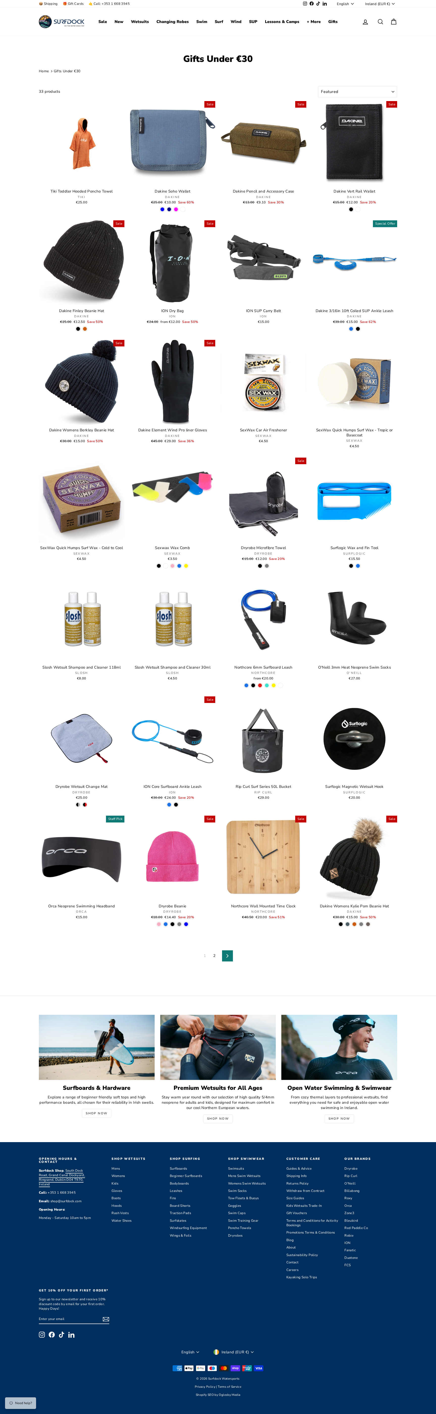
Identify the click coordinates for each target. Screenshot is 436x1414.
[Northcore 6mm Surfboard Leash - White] (280, 685)
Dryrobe (351, 1168)
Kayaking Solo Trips (301, 1277)
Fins (173, 1198)
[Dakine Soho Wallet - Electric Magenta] (176, 209)
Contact (292, 1262)
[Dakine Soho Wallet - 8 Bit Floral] (182, 209)
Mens (116, 1168)
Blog (290, 1240)
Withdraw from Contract (305, 1191)
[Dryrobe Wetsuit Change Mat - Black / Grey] (78, 804)
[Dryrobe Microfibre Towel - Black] (260, 565)
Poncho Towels (239, 1228)
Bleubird (351, 1220)
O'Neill (350, 1183)
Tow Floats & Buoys (243, 1198)
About (291, 1247)
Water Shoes (121, 1220)
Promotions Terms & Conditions (310, 1232)
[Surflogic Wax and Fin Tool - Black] (351, 565)
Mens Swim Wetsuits (244, 1176)
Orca (348, 1206)
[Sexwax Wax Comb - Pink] (172, 565)
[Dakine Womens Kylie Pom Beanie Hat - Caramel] (354, 924)
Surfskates (178, 1220)
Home (44, 71)
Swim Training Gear (243, 1220)
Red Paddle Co (356, 1228)
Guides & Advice (299, 1168)
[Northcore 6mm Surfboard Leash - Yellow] (273, 685)
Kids (115, 1183)
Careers (292, 1270)
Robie (348, 1235)
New (119, 22)
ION (347, 1243)
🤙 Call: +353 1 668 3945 (109, 4)
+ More (314, 22)
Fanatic (350, 1250)
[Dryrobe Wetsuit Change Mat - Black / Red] (85, 804)
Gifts (333, 22)
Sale (102, 22)
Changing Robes (172, 22)
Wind (236, 22)
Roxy (348, 1198)
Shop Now (96, 1113)
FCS (347, 1265)
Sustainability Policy (302, 1255)
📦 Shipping (48, 4)
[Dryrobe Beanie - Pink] (158, 924)
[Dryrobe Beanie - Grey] (179, 924)
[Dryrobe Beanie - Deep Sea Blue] (186, 924)
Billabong (352, 1191)
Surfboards (178, 1168)
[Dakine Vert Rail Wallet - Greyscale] (358, 209)
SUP (253, 22)
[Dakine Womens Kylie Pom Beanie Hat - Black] (340, 924)
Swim (201, 22)
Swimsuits (236, 1168)
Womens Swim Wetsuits (247, 1183)
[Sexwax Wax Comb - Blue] (179, 565)
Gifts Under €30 (67, 71)
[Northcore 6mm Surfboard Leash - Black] (253, 685)
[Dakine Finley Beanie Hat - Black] (78, 328)
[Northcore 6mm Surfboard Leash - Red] (260, 685)
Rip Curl (350, 1176)
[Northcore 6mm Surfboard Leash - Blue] (246, 685)
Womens (118, 1176)
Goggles (234, 1206)
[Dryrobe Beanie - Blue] (165, 924)
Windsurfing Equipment (188, 1228)
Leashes (176, 1191)
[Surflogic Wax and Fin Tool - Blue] (358, 565)
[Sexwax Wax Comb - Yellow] (186, 565)
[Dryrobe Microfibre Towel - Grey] (266, 565)
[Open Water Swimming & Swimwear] (339, 1047)
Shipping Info (296, 1176)
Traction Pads (180, 1213)
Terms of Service (229, 1387)
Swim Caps (237, 1213)
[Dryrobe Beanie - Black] (172, 924)
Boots (116, 1198)
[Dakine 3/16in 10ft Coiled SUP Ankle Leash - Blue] (351, 328)
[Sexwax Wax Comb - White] (165, 565)
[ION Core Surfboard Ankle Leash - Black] (176, 804)
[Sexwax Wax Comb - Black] (158, 565)
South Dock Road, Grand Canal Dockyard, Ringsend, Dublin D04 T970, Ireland (62, 1177)
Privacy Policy (205, 1387)
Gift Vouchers (296, 1213)
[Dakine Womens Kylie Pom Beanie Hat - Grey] (361, 924)
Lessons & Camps (282, 22)
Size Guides (295, 1198)
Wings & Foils (180, 1235)
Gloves (117, 1191)
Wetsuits (140, 22)
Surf (219, 22)
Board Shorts (180, 1206)
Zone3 (349, 1213)
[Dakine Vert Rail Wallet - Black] (351, 209)
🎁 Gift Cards (73, 4)
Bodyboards (179, 1183)
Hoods (117, 1206)
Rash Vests (120, 1213)
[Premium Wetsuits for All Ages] (218, 1047)
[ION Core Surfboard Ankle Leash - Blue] (169, 804)
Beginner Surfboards (186, 1176)
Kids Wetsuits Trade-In (304, 1206)
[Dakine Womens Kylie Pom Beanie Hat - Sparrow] (368, 924)
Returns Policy (297, 1183)
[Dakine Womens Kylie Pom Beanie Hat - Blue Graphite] (347, 924)
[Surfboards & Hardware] (97, 1047)
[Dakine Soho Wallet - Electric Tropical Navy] (169, 209)
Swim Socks (237, 1191)
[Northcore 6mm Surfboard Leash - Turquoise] (266, 685)
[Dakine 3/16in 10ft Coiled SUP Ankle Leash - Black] (358, 328)
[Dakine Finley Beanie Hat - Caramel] (85, 328)
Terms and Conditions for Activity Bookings (312, 1223)
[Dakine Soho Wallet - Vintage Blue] (162, 209)
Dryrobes (235, 1235)
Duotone (351, 1258)
